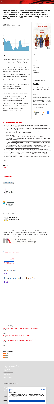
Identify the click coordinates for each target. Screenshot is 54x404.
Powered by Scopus (10, 263)
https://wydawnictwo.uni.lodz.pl (11, 383)
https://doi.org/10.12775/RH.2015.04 (11, 88)
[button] (11, 389)
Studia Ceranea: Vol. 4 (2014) (12, 143)
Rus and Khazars (6, 331)
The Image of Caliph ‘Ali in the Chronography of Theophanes (25, 156)
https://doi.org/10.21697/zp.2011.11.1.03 (12, 108)
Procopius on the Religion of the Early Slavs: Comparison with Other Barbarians (20, 328)
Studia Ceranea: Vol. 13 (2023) (12, 126)
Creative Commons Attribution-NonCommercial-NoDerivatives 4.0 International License (41, 87)
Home (4, 6)
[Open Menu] (3, 2)
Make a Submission (8, 176)
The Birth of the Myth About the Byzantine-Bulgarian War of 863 (17, 335)
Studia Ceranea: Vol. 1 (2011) (32, 148)
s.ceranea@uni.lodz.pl (8, 372)
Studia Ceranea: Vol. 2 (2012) (24, 132)
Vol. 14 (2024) (15, 6)
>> (5, 160)
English (4, 167)
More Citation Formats (38, 107)
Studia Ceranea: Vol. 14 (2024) (12, 129)
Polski (4, 169)
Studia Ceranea (29, 2)
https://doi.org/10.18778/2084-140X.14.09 (14, 30)
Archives (8, 6)
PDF (36, 54)
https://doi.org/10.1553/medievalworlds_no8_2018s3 (14, 78)
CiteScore (12, 259)
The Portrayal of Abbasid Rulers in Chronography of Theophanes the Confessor (29, 134)
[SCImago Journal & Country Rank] (10, 252)
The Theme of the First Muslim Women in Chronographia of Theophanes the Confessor (31, 128)
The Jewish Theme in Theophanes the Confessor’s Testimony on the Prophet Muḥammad (31, 125)
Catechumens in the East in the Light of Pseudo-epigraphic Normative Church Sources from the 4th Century (26, 343)
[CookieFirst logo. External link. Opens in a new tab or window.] (9, 391)
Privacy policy (42, 389)
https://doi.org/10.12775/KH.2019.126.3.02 (12, 98)
